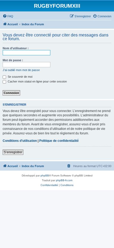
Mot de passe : (13, 60)
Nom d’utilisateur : (16, 48)
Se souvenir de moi (19, 76)
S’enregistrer (13, 152)
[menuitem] (8, 16)
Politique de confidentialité (59, 141)
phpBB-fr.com (64, 180)
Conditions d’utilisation (20, 141)
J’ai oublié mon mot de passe (21, 70)
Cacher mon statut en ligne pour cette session (37, 81)
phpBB (45, 175)
